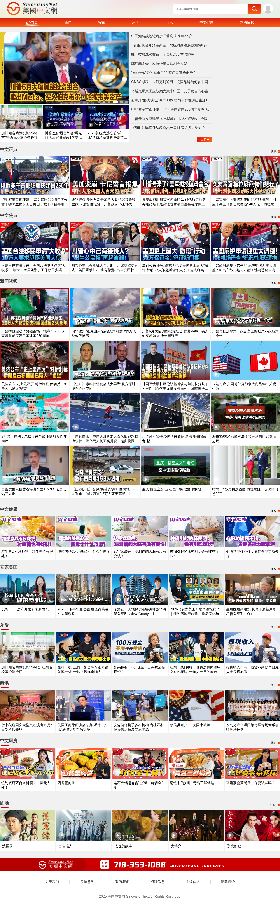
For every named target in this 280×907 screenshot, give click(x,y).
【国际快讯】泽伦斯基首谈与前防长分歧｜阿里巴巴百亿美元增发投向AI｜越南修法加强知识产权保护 (175, 388)
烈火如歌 (234, 846)
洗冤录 (7, 846)
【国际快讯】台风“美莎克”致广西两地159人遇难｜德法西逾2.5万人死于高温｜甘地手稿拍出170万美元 (104, 493)
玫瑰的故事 (123, 846)
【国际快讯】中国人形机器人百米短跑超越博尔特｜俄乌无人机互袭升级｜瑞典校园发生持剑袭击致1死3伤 (105, 441)
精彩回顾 (247, 22)
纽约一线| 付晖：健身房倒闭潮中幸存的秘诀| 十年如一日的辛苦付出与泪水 (195, 671)
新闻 (68, 22)
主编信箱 (193, 882)
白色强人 (65, 846)
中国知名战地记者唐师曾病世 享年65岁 (161, 36)
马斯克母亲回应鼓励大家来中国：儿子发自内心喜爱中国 (171, 91)
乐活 (135, 22)
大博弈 (176, 846)
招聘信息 (157, 882)
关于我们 (52, 882)
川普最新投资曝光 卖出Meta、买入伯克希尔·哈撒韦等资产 (171, 119)
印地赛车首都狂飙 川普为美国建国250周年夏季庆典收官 (171, 109)
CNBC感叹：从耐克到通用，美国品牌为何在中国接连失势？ (171, 82)
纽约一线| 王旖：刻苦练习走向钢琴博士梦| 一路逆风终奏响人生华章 (83, 671)
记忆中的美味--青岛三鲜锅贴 (192, 783)
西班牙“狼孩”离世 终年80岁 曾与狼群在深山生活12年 (171, 100)
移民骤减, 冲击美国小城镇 (190, 725)
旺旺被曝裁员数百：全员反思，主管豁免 (162, 54)
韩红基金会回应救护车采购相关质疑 (159, 63)
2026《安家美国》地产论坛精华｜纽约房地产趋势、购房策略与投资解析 (196, 613)
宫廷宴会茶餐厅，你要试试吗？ (250, 783)
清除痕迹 (228, 882)
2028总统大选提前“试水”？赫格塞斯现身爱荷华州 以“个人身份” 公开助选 (107, 137)
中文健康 (207, 22)
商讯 (169, 22)
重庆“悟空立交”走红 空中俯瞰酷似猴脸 (171, 489)
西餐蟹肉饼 (66, 783)
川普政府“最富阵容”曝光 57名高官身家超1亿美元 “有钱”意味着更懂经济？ (63, 137)
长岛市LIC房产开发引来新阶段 (25, 609)
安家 (101, 22)
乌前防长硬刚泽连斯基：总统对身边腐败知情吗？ (169, 45)
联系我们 (123, 882)
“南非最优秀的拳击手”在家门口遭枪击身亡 (163, 73)
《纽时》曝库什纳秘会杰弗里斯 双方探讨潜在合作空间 (171, 128)
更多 (205, 139)
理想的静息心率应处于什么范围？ (84, 551)
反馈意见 (87, 882)
